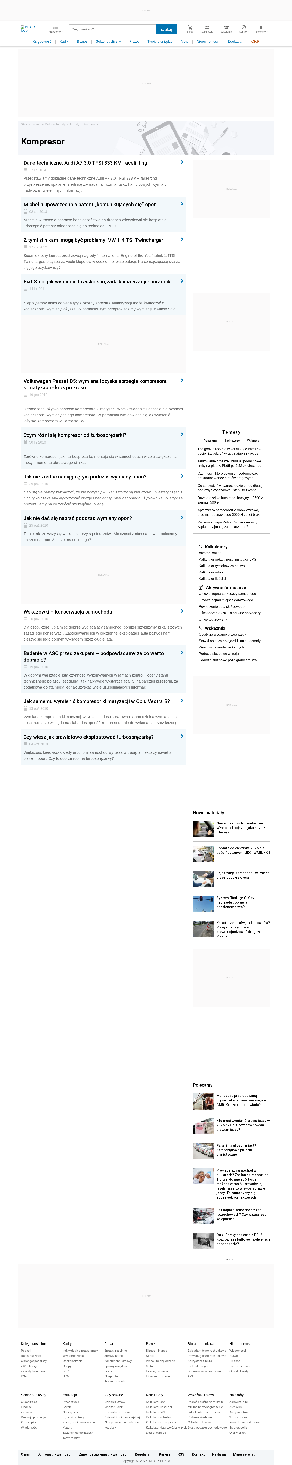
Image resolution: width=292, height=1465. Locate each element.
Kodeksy (110, 1427)
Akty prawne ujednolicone (121, 1422)
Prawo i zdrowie (115, 1381)
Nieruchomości (208, 41)
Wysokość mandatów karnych (221, 647)
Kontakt (198, 1454)
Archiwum (236, 1407)
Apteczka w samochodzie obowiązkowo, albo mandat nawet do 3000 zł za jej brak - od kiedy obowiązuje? (229, 512)
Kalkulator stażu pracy (161, 1422)
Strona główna (31, 124)
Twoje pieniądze (160, 41)
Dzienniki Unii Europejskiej (122, 1417)
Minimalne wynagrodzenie (205, 1407)
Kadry (64, 41)
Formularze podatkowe (245, 1422)
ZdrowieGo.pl (238, 1401)
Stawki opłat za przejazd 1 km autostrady (230, 641)
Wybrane (253, 440)
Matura (67, 1427)
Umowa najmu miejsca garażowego (226, 600)
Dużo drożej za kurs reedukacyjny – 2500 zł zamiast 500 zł (231, 500)
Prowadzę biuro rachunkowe (207, 1355)
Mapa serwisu (244, 1454)
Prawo (134, 41)
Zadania (26, 1412)
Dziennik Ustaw (114, 1401)
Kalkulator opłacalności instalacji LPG (227, 559)
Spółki (150, 1355)
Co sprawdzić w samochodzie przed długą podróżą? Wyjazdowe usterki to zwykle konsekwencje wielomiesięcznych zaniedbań (230, 488)
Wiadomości (237, 1350)
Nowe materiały (208, 812)
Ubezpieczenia (73, 1361)
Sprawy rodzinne (115, 1350)
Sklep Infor (111, 1376)
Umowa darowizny (213, 619)
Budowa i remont (240, 1366)
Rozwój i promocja (33, 1417)
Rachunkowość (31, 1355)
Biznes (82, 41)
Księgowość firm (33, 1344)
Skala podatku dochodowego (207, 1427)
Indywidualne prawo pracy (80, 1350)
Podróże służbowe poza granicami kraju (229, 660)
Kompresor (90, 124)
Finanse (234, 1361)
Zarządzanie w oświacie (79, 1422)
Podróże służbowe (200, 1417)
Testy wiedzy (71, 1437)
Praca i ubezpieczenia (161, 1361)
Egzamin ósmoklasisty (78, 1432)
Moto (184, 41)
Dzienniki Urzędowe (117, 1412)
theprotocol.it (238, 1427)
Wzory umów (238, 1417)
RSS (181, 1454)
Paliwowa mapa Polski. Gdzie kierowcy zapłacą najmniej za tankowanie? (227, 524)
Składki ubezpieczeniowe (204, 1412)
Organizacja (29, 1401)
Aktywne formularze (226, 587)
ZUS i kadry (29, 1366)
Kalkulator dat (155, 1401)
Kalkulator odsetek (158, 1417)
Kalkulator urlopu (212, 572)
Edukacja (235, 41)
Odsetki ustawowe (200, 1422)
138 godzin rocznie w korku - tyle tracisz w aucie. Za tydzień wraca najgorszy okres (229, 451)
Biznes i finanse (156, 1350)
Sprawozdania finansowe (204, 1371)
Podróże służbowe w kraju (219, 654)
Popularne (211, 440)
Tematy (60, 124)
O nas (25, 1454)
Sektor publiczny (108, 41)
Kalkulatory (216, 547)
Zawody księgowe (33, 1371)
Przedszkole (71, 1401)
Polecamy (202, 1085)
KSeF (255, 41)
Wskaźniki (215, 628)
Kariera (164, 1454)
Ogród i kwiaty (239, 1371)
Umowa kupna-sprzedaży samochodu (227, 594)
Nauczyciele (71, 1412)
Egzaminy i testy (74, 1417)
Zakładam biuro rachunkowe (207, 1350)
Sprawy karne (113, 1355)
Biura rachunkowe (201, 1344)
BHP (66, 1371)
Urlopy (67, 1366)
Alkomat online (210, 553)
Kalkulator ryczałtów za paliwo (222, 566)
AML (191, 1376)
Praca (108, 1371)
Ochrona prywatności (54, 1454)
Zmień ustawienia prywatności (103, 1454)
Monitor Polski (113, 1407)
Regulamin (143, 1454)
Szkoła (67, 1407)
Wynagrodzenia (73, 1355)
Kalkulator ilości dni (214, 579)
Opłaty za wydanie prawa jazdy (222, 634)
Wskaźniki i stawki (201, 1395)
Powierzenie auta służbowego (222, 606)
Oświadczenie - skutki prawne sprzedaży (230, 613)
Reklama (219, 1454)
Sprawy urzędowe (116, 1366)
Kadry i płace (29, 1422)
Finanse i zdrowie (158, 1376)
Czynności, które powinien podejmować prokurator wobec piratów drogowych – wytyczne (228, 476)
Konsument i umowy (118, 1361)
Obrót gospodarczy (34, 1361)
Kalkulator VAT (156, 1412)
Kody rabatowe (239, 1412)
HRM (66, 1376)
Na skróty (236, 1395)
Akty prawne (113, 1395)
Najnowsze (232, 440)
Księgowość (42, 41)
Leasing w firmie (157, 1371)
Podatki (26, 1350)
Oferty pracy (237, 1432)
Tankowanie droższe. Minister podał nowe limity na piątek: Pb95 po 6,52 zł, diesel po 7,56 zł (229, 463)
